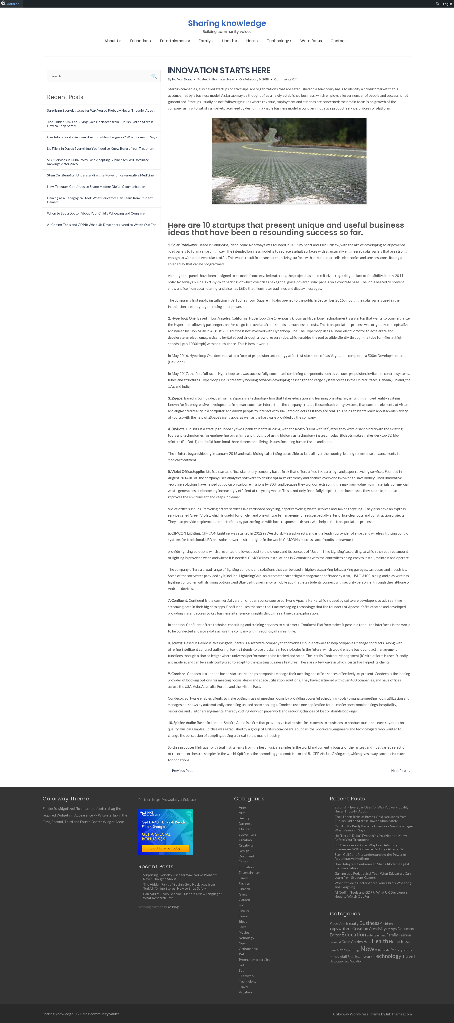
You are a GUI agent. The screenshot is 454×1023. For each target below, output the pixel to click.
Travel (243, 987)
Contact (338, 41)
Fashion (244, 883)
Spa (241, 970)
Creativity (246, 845)
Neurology (246, 938)
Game (243, 894)
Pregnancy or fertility (254, 959)
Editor (243, 862)
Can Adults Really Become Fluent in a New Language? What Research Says (102, 137)
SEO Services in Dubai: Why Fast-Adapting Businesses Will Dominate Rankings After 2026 (369, 847)
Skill (241, 965)
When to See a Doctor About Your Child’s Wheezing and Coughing (96, 213)
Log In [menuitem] (447, 4)
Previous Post (180, 770)
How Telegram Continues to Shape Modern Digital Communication (96, 186)
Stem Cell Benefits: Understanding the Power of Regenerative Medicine (100, 175)
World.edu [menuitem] (14, 4)
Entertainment (175, 41)
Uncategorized (339, 961)
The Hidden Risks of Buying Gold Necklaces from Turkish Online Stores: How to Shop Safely (179, 886)
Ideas (252, 41)
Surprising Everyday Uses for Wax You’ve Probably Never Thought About (101, 110)
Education (140, 41)
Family (206, 41)
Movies (244, 932)
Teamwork (246, 976)
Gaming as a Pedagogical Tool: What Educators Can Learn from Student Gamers (373, 875)
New (230, 79)
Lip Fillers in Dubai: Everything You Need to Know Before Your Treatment (101, 148)
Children (245, 829)
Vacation (245, 992)
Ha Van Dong (182, 79)
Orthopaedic (248, 949)
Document (246, 856)
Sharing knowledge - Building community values (81, 1013)
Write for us (311, 41)
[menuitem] (437, 4)
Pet (241, 954)
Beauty (244, 818)
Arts (242, 813)
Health (229, 41)
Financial (245, 889)
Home (243, 916)
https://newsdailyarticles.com (175, 799)
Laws (242, 927)
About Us (113, 41)
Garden (244, 900)
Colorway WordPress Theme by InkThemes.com (372, 1014)
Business (219, 79)
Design (244, 851)
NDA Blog (171, 907)
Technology (279, 41)
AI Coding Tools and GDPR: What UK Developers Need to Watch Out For (101, 225)
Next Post (400, 770)
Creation (245, 840)
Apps (243, 807)
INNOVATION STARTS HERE (219, 70)
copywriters (248, 834)
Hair (242, 905)
